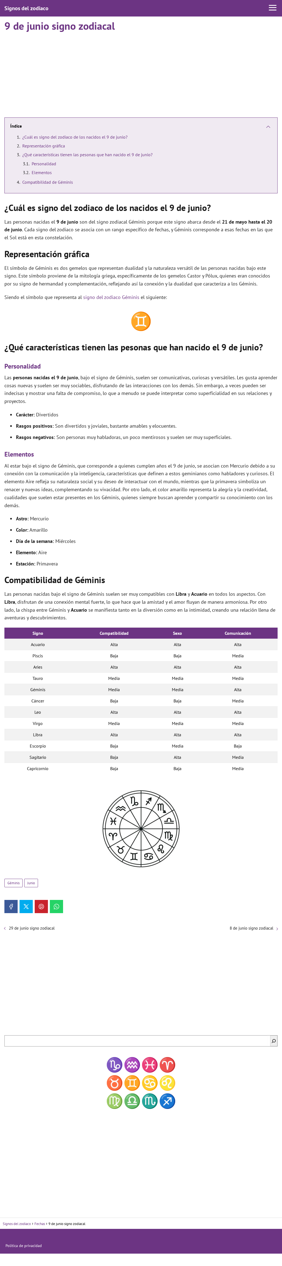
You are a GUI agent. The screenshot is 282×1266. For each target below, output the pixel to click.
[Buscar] (273, 1041)
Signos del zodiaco (26, 8)
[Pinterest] (41, 906)
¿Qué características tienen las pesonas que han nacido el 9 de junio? (87, 154)
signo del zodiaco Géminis (111, 297)
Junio (31, 883)
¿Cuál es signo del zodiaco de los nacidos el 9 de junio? (75, 137)
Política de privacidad (24, 1245)
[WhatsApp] (56, 906)
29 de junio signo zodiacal (32, 928)
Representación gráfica (43, 146)
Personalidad (44, 163)
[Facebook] (11, 906)
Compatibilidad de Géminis (47, 182)
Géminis (13, 883)
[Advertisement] (141, 72)
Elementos (42, 172)
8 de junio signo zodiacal (251, 928)
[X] (26, 906)
